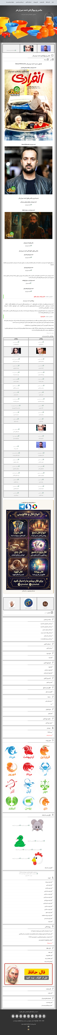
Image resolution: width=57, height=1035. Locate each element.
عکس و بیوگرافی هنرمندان (46, 1005)
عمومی (45, 613)
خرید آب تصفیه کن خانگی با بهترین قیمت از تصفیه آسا (41, 931)
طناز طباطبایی (16, 489)
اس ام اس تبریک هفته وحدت (46, 639)
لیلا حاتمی (41, 421)
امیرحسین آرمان (16, 361)
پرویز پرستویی (41, 475)
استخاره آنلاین (28, 2)
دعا (51, 704)
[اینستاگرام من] (32, 1016)
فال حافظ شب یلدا (48, 958)
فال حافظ (48, 2)
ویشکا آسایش (41, 375)
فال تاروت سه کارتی (48, 894)
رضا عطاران (16, 482)
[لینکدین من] (13, 1016)
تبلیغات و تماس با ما (10, 2)
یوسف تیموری (16, 368)
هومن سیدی (16, 381)
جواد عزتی (41, 482)
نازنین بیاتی (41, 438)
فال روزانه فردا (49, 1002)
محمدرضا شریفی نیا (16, 408)
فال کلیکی (50, 713)
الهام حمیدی (41, 368)
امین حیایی (41, 395)
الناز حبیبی (41, 408)
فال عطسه (50, 993)
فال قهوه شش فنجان (48, 673)
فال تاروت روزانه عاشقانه (47, 915)
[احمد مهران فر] (46, 49)
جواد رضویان (16, 462)
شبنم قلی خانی (16, 432)
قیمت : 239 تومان (28, 874)
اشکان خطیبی (41, 361)
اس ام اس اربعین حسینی (47, 630)
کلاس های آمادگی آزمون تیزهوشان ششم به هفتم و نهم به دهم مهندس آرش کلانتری (35, 934)
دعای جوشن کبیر (48, 701)
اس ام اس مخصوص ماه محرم (46, 624)
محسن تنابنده (16, 401)
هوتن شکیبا (41, 355)
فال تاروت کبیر (49, 885)
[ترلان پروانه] (28, 49)
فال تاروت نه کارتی (48, 906)
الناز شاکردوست (16, 455)
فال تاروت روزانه (48, 882)
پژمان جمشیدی (41, 401)
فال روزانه (36, 2)
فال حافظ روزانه (49, 955)
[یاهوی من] (43, 1016)
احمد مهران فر (41, 449)
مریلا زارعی (16, 495)
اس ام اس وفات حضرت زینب (46, 633)
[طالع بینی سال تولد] (28, 842)
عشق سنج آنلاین (49, 723)
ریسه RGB (50, 732)
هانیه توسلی (41, 489)
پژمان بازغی (41, 415)
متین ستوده (41, 381)
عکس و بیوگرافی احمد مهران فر (29, 10)
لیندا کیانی (41, 495)
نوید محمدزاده (16, 375)
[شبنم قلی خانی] (11, 51)
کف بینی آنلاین (49, 682)
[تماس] (28, 1016)
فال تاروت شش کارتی (47, 903)
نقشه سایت (23, 1024)
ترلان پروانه (41, 432)
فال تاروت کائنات (48, 888)
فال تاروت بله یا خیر (48, 918)
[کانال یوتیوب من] (16, 1016)
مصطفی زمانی (41, 469)
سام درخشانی (41, 388)
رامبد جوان (16, 421)
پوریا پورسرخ (16, 438)
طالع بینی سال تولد (48, 868)
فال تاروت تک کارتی (48, 891)
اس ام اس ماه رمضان (48, 636)
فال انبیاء (50, 657)
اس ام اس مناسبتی (19, 2)
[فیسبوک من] (36, 1016)
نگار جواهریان (41, 455)
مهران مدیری (16, 415)
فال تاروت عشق (49, 912)
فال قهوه (50, 667)
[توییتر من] (24, 1016)
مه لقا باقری (41, 344)
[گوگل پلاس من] (20, 1016)
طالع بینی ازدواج (49, 692)
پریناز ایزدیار (16, 355)
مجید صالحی (41, 462)
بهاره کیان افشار (16, 475)
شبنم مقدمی (16, 344)
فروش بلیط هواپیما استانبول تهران (45, 940)
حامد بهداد (16, 449)
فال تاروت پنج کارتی (48, 900)
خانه (53, 2)
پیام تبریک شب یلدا (48, 961)
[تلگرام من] (40, 1016)
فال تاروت (42, 2)
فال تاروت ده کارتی (48, 909)
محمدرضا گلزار (16, 388)
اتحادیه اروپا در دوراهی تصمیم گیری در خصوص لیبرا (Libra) (40, 937)
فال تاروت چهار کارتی (48, 897)
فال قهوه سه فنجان (48, 670)
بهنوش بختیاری (16, 469)
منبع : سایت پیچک (50, 333)
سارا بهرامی (16, 395)
